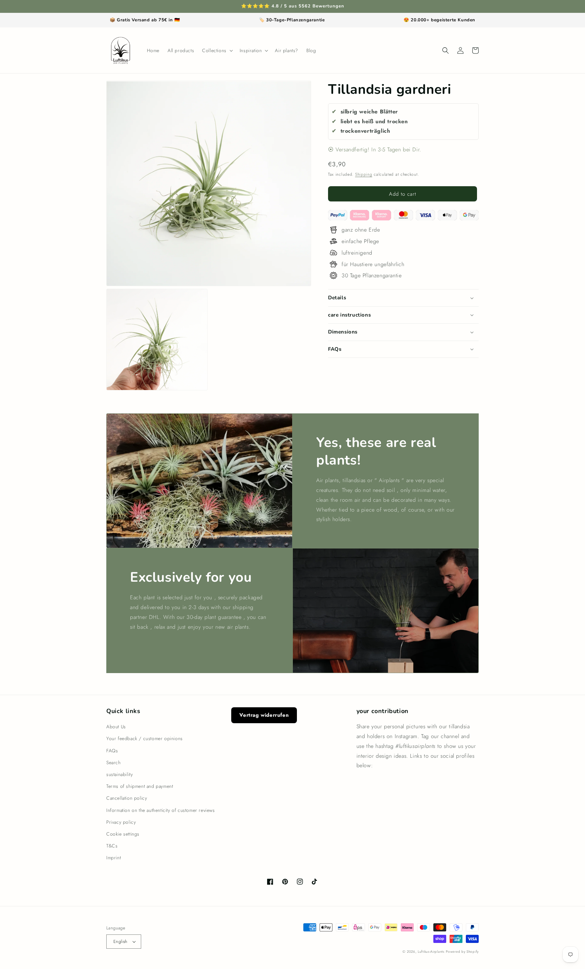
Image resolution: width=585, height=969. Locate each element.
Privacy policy (121, 822)
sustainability (119, 774)
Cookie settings (122, 834)
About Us (116, 726)
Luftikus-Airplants (431, 951)
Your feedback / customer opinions (144, 738)
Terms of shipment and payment (139, 786)
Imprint (113, 857)
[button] (217, 50)
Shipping (363, 174)
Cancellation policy (126, 798)
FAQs (112, 750)
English (120, 941)
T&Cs (111, 845)
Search (113, 762)
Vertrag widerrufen (264, 715)
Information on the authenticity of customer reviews (160, 810)
